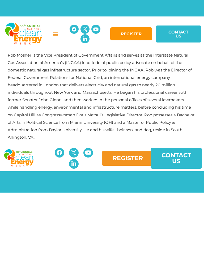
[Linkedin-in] (85, 39)
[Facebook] (74, 29)
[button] (55, 33)
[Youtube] (96, 29)
